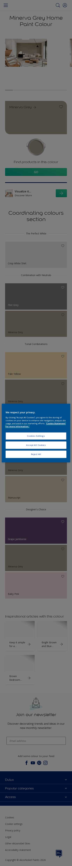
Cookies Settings (36, 436)
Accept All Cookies (36, 445)
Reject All (36, 454)
